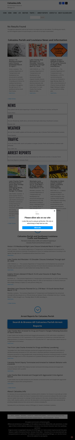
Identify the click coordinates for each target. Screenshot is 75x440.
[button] (37, 227)
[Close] (54, 210)
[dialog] (37, 220)
